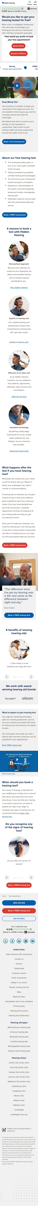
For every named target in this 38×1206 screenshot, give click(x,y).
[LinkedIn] (19, 941)
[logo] (8, 3)
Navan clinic (19, 1095)
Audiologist (19, 1109)
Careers (19, 963)
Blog (19, 992)
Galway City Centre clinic (19, 1072)
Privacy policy (19, 1006)
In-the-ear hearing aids (19, 1032)
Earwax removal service (19, 987)
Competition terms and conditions (19, 1001)
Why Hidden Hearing (19, 287)
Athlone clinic (19, 1100)
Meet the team (19, 996)
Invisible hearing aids (19, 1041)
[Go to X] (5, 941)
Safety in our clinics (19, 982)
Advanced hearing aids (19, 451)
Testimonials (19, 968)
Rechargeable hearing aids (19, 1046)
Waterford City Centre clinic (19, 1081)
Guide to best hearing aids (19, 1051)
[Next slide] (31, 676)
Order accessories (19, 977)
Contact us (19, 959)
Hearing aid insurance (19, 1010)
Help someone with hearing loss (19, 954)
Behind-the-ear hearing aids (19, 1027)
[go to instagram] (25, 941)
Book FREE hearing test (11, 745)
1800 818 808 (19, 903)
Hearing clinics (19, 1057)
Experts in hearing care (19, 342)
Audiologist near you (19, 1114)
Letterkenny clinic (19, 1086)
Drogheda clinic (19, 1091)
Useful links (19, 949)
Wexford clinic (19, 1105)
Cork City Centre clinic (19, 1067)
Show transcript (8, 773)
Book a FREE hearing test (15, 215)
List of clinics (19, 918)
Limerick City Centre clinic (19, 1077)
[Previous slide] (7, 676)
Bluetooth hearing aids (19, 1036)
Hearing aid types (19, 1022)
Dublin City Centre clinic (19, 1062)
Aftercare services (19, 396)
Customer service (19, 973)
